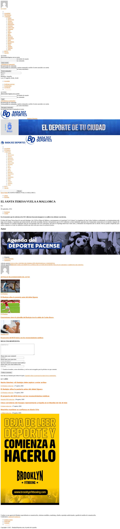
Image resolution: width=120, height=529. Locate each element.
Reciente (6, 197)
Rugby (10, 43)
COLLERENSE (8, 258)
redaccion (10, 386)
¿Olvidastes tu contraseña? (8, 101)
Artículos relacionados (10, 277)
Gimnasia (10, 29)
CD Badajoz (7, 15)
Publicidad (7, 86)
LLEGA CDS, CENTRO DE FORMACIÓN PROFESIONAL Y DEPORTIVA (32, 263)
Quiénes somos (9, 84)
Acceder (7, 81)
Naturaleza (11, 38)
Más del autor (24, 277)
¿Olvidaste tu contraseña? (8, 64)
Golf (9, 30)
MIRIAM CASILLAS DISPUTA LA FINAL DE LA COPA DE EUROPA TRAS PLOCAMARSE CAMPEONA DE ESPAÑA (47, 265)
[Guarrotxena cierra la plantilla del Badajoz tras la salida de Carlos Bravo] (10, 312)
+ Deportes (7, 16)
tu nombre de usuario (23, 59)
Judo (9, 34)
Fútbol (9, 18)
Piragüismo (11, 41)
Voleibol (10, 48)
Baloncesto (11, 19)
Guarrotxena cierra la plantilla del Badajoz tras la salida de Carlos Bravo (27, 317)
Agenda (6, 53)
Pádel (9, 40)
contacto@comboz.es (14, 517)
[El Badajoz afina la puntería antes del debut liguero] (10, 292)
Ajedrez (10, 21)
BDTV (6, 51)
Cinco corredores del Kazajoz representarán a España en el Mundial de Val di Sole (34, 403)
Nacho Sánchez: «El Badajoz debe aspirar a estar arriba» (23, 382)
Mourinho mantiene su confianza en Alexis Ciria (20, 410)
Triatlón (10, 46)
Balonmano (11, 24)
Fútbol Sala (11, 27)
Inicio (2, 192)
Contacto (7, 87)
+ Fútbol (3, 413)
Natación (10, 37)
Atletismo (10, 23)
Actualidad (7, 13)
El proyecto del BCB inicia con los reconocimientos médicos (22, 338)
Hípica (9, 32)
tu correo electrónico (22, 69)
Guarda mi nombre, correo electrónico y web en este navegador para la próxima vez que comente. (30, 369)
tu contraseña (20, 61)
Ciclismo (10, 26)
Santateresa (7, 260)
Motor (9, 35)
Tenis (9, 45)
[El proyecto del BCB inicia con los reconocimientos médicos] (10, 332)
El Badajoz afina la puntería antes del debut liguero (19, 297)
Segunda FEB (5, 334)
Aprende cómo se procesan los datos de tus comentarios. (40, 375)
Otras (9, 49)
